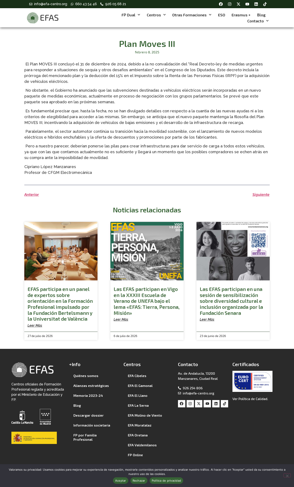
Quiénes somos (85, 376)
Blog (261, 14)
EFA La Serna (138, 405)
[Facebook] (221, 4)
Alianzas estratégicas (91, 385)
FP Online (135, 455)
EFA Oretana (138, 435)
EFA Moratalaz (140, 425)
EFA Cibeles (137, 376)
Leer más (35, 325)
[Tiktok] (265, 4)
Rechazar (139, 480)
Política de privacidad (166, 480)
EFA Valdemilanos (142, 445)
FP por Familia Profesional (85, 437)
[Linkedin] (256, 4)
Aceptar (120, 480)
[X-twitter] (238, 4)
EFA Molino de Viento (145, 415)
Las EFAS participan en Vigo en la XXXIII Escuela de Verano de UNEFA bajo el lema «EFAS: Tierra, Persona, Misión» (146, 301)
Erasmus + (241, 14)
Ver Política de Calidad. (250, 399)
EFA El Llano (137, 395)
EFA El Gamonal (140, 385)
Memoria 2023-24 (88, 395)
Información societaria (91, 425)
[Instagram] (230, 4)
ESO (221, 14)
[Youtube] (247, 4)
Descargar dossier (88, 415)
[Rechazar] (287, 475)
